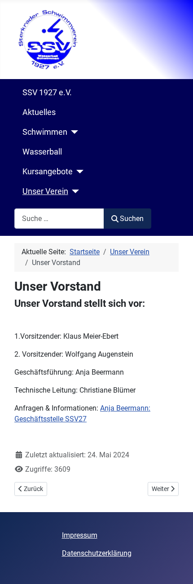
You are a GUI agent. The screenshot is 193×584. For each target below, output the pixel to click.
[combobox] (59, 218)
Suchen (132, 218)
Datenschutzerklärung (97, 553)
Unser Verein (45, 191)
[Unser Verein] (73, 191)
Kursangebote (47, 171)
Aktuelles (39, 112)
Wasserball (42, 151)
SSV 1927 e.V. (47, 92)
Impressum (79, 535)
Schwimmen (44, 132)
